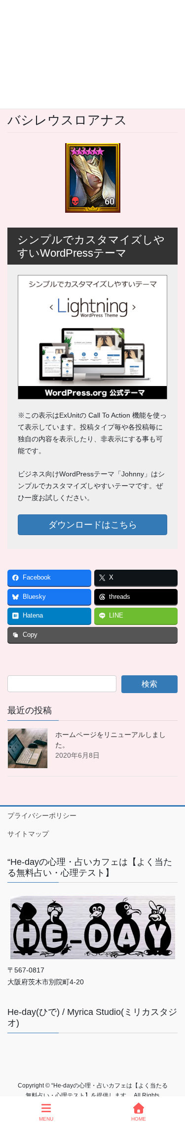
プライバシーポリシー (41, 815)
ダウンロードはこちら (92, 525)
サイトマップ (28, 834)
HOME (138, 1119)
